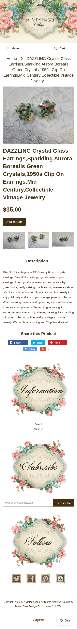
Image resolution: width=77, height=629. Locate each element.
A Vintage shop (32, 602)
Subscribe (64, 503)
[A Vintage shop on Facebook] (31, 582)
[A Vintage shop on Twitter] (17, 582)
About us (38, 429)
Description (37, 261)
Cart (62, 48)
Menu (15, 48)
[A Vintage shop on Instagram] (60, 582)
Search (38, 424)
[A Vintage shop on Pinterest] (46, 582)
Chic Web (57, 606)
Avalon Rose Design (26, 606)
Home (12, 58)
